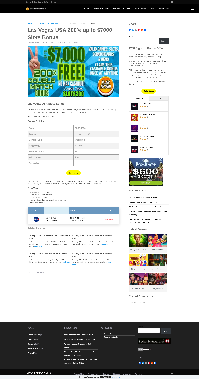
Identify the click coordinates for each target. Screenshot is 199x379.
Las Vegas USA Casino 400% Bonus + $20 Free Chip (92, 237)
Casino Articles (34, 335)
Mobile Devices (165, 9)
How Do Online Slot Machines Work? (143, 198)
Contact (106, 374)
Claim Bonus (73, 173)
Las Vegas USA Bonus (50, 23)
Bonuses (116, 9)
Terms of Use (79, 374)
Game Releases (34, 348)
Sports (40, 2)
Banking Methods (111, 337)
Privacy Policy (93, 374)
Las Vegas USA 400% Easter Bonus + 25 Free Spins (48, 254)
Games (152, 9)
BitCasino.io (144, 125)
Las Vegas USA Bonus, (38, 42)
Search (131, 36)
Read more (38, 246)
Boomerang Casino (146, 136)
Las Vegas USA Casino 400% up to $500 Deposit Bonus (49, 237)
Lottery (47, 2)
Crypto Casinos (140, 9)
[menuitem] (28, 2)
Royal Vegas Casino (147, 114)
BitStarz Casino (145, 103)
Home (86, 9)
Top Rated (139, 98)
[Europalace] (146, 172)
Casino (28, 2)
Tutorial (31, 353)
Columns (31, 344)
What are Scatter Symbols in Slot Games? (145, 207)
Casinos (126, 9)
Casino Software (110, 334)
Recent (158, 98)
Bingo (53, 2)
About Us (127, 374)
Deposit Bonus (39, 273)
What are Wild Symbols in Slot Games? (144, 202)
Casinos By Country (101, 9)
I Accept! (105, 377)
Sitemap (116, 374)
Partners (138, 374)
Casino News (33, 339)
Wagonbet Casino (146, 147)
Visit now (109, 219)
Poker (34, 2)
